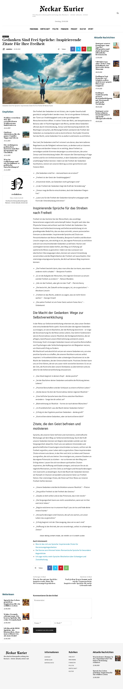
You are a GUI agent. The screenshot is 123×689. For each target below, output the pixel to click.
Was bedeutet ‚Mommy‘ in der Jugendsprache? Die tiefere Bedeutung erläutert (103, 660)
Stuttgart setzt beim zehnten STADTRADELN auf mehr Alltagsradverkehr (103, 115)
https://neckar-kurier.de (16, 198)
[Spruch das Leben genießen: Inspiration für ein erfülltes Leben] (26, 602)
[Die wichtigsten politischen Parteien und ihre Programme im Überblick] (26, 147)
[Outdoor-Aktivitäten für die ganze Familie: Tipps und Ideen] (26, 134)
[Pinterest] (83, 49)
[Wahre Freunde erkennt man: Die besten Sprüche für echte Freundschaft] (26, 616)
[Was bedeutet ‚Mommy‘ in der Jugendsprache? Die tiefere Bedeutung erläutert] (118, 658)
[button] (118, 13)
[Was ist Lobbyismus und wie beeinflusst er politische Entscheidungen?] (26, 161)
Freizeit (5, 36)
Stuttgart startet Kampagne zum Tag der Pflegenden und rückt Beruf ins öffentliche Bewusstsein (102, 49)
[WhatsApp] (89, 49)
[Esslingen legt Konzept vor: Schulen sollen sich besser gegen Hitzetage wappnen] (116, 78)
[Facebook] (72, 49)
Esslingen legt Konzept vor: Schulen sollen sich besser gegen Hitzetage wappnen (103, 81)
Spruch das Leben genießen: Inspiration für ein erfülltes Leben (12, 603)
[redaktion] (4, 49)
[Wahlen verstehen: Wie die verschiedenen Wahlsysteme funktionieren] (26, 120)
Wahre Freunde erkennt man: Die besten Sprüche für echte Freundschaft (12, 617)
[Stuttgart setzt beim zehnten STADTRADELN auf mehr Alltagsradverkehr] (116, 113)
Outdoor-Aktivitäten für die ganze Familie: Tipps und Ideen (12, 135)
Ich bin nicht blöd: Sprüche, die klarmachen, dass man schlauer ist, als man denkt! (12, 632)
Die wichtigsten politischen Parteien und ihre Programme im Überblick (11, 149)
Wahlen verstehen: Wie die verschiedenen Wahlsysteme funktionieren (12, 121)
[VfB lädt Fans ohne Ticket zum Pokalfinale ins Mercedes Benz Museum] (116, 64)
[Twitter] (78, 49)
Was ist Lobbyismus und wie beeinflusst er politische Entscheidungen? (12, 163)
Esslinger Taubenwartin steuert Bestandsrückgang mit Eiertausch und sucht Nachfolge (103, 98)
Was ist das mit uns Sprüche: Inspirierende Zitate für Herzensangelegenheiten (45, 581)
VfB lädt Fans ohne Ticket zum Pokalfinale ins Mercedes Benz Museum (102, 65)
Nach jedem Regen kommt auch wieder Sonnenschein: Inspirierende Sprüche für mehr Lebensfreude (78, 582)
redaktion (9, 49)
